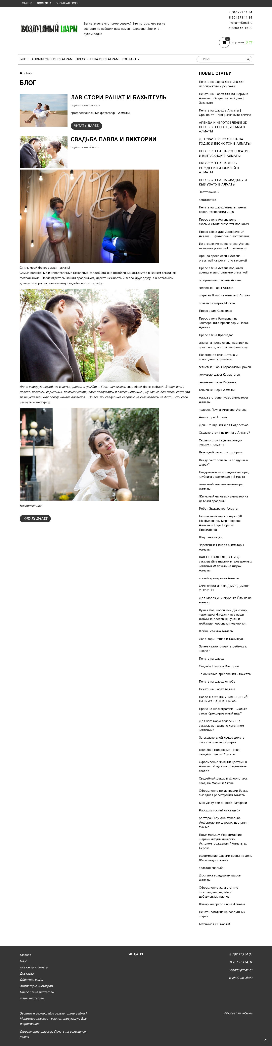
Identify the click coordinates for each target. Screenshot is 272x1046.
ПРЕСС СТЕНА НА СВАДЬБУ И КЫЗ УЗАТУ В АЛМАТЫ (223, 182)
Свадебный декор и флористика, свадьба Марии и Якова (223, 780)
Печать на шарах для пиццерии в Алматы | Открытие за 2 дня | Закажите (223, 98)
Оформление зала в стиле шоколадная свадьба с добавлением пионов (218, 892)
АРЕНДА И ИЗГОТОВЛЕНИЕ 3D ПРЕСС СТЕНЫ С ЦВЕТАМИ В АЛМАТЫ (223, 127)
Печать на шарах (211, 658)
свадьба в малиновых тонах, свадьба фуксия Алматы (219, 752)
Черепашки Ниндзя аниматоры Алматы (221, 547)
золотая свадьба (211, 868)
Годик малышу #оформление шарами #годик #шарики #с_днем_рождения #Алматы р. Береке (223, 842)
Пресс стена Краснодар (216, 335)
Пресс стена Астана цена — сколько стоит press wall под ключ (224, 221)
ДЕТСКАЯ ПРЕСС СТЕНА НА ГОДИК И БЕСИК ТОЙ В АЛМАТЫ (224, 141)
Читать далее (86, 125)
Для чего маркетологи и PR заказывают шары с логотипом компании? (221, 725)
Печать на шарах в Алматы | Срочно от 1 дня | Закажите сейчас (225, 112)
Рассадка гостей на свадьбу (219, 810)
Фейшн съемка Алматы (216, 631)
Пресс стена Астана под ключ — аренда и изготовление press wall (223, 270)
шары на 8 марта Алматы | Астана (224, 295)
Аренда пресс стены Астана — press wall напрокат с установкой (223, 258)
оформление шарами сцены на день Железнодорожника (225, 858)
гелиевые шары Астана (216, 288)
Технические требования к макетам (225, 674)
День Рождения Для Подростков (224, 425)
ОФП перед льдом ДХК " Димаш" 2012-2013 (224, 588)
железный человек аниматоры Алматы (221, 486)
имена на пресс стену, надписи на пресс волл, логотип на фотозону (224, 344)
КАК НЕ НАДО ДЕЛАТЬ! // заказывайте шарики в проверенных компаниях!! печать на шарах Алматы (225, 564)
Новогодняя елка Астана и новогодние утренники (218, 357)
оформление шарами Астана (220, 280)
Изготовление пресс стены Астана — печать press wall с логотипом (224, 246)
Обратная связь (67, 3)
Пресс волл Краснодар (215, 311)
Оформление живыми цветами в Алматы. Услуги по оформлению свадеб (223, 766)
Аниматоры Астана (213, 417)
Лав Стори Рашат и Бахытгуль (221, 639)
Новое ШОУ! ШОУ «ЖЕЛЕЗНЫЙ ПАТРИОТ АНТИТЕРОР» (223, 699)
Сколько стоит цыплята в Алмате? (224, 432)
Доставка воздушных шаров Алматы (220, 877)
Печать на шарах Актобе (217, 681)
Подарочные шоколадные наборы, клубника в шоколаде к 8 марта (224, 474)
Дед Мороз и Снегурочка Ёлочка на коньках (225, 600)
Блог (24, 59)
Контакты (130, 59)
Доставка (44, 3)
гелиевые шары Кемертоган (219, 374)
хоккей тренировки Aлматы (219, 578)
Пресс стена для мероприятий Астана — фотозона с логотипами (224, 234)
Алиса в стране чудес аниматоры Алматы (223, 399)
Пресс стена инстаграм (97, 59)
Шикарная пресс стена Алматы (222, 904)
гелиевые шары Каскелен (217, 382)
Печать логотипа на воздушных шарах (222, 914)
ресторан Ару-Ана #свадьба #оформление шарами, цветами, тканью (223, 822)
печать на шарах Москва (217, 303)
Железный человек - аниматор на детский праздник (223, 498)
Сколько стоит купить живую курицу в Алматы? (220, 442)
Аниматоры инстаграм (51, 59)
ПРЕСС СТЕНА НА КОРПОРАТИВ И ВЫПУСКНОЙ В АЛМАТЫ (224, 153)
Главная (25, 955)
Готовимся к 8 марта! (214, 924)
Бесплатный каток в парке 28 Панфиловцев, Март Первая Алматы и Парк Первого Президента (220, 523)
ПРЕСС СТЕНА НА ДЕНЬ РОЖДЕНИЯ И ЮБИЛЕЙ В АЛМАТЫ (219, 168)
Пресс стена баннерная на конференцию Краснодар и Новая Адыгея (224, 323)
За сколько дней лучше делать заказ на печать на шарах (222, 739)
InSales (247, 1013)
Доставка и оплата (33, 967)
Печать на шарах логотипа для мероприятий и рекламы (221, 84)
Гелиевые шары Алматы (217, 390)
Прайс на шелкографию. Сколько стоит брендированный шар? (223, 711)
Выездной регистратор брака (221, 452)
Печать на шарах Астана (217, 689)
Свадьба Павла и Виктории (219, 666)
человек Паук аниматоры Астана (223, 410)
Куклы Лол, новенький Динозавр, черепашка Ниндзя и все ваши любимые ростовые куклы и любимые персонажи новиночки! (223, 617)
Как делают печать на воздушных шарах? (224, 462)
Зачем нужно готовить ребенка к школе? (223, 648)
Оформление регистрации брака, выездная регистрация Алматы (223, 792)
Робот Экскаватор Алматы (218, 508)
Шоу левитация (210, 537)
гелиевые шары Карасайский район (225, 367)
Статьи (27, 3)
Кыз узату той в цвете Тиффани (223, 803)
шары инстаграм (32, 998)
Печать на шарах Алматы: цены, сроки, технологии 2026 (223, 209)
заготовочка (207, 200)
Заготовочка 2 (209, 192)
